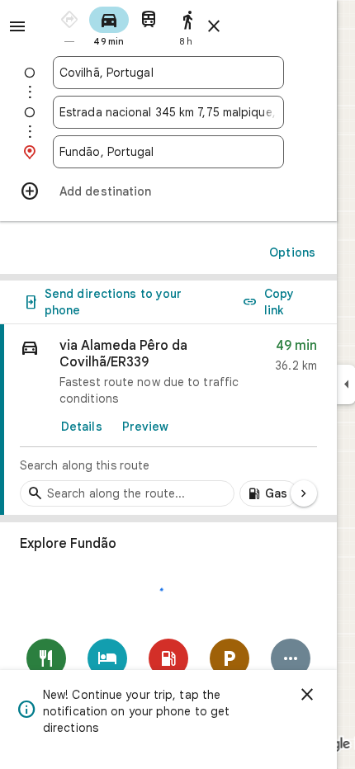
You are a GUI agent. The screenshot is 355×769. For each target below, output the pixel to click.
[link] (168, 420)
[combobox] (168, 72)
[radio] (69, 25)
